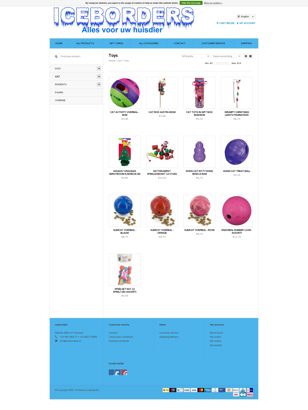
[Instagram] (124, 372)
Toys (126, 60)
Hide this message (191, 3)
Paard (59, 92)
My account (247, 23)
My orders (215, 336)
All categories (149, 43)
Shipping (246, 43)
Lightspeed (93, 390)
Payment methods (119, 340)
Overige (60, 100)
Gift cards (116, 43)
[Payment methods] (166, 389)
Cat (57, 76)
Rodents (61, 84)
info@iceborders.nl (70, 340)
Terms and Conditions (121, 336)
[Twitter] (118, 372)
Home (59, 43)
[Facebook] (111, 372)
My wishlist (216, 345)
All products (85, 43)
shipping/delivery (169, 336)
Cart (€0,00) (227, 23)
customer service (213, 43)
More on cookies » (213, 3)
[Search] (56, 56)
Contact (180, 43)
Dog (58, 68)
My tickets (215, 340)
